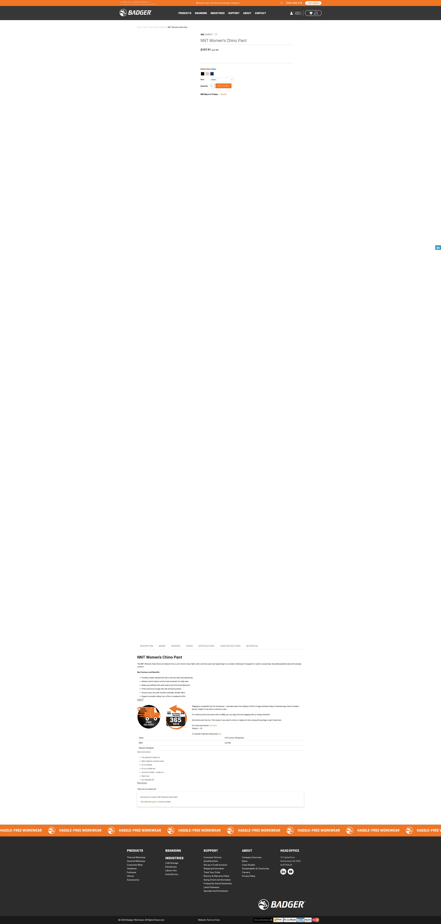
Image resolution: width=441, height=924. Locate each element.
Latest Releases (211, 887)
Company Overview (251, 857)
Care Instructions (230, 646)
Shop (145, 27)
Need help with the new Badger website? (219, 3)
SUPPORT (234, 13)
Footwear (131, 872)
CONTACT (260, 13)
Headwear (132, 868)
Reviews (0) (252, 646)
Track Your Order (212, 872)
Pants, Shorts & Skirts (157, 27)
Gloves (130, 876)
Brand (162, 646)
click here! (213, 725)
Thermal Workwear (136, 857)
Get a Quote (313, 3)
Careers (246, 872)
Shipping (175, 646)
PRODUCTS (184, 13)
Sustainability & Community (255, 868)
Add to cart (223, 86)
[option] (73, 830)
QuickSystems (211, 861)
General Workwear (136, 861)
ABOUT (247, 13)
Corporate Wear (135, 864)
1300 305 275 (294, 3)
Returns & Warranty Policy (216, 876)
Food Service (171, 874)
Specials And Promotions (216, 891)
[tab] (146, 646)
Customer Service (213, 857)
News (244, 861)
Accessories (133, 879)
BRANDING (201, 13)
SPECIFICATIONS (206, 646)
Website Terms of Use (209, 919)
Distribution (171, 866)
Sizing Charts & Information (217, 879)
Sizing (189, 646)
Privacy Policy (248, 876)
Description (146, 646)
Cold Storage (171, 863)
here (219, 734)
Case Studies (248, 864)
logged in (154, 802)
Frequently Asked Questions (218, 883)
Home (139, 27)
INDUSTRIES (218, 13)
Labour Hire (171, 870)
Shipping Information (214, 868)
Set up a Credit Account (215, 864)
